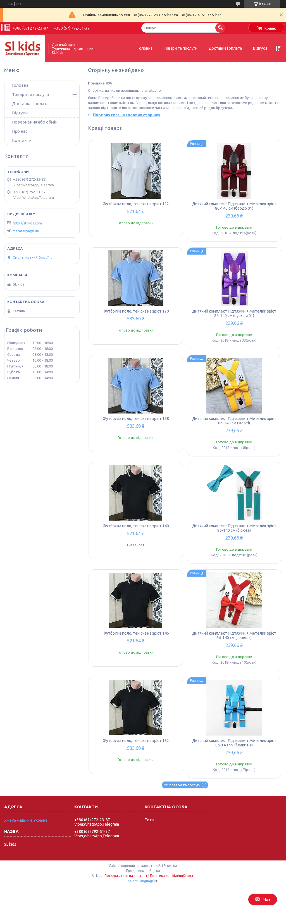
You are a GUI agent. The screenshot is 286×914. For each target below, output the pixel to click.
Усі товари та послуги (182, 785)
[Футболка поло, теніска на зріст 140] (136, 493)
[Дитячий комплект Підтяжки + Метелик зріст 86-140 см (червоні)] (234, 600)
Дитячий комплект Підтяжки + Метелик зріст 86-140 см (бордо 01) (234, 206)
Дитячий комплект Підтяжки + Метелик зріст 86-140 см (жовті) (234, 420)
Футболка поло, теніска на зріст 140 (136, 526)
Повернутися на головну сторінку (126, 115)
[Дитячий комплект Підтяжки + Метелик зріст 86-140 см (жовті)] (234, 386)
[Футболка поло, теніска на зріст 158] (136, 386)
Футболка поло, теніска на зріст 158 (136, 418)
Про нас (19, 131)
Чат (266, 899)
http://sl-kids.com (27, 223)
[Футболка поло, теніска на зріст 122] (136, 171)
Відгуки (260, 48)
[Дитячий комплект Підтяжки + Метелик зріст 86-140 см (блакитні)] (234, 708)
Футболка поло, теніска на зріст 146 (136, 633)
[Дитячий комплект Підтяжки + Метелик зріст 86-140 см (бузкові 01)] (234, 278)
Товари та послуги (180, 48)
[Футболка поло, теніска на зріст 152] (136, 708)
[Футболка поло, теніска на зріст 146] (136, 600)
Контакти (22, 140)
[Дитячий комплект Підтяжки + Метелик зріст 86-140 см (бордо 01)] (234, 171)
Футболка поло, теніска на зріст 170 (136, 311)
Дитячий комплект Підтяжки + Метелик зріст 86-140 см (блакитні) (234, 742)
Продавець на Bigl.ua (143, 870)
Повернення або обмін (35, 122)
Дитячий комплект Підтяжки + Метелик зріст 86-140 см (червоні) (234, 635)
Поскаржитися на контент (125, 875)
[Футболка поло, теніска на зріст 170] (136, 278)
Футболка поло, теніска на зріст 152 (136, 740)
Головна (145, 48)
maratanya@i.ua (26, 231)
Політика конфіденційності (172, 875)
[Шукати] (220, 28)
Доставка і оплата (225, 48)
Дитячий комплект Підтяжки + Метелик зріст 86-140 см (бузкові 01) (234, 313)
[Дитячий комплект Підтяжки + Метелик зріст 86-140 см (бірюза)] (234, 493)
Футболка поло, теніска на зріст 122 (136, 204)
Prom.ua (170, 865)
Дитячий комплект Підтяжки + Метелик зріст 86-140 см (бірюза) (234, 528)
